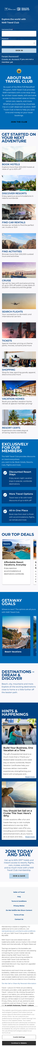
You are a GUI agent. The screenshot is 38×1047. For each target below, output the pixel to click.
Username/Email (7, 29)
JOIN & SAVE (19, 876)
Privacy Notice (19, 906)
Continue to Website (19, 1043)
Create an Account (10, 59)
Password (5, 39)
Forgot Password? (10, 56)
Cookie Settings (19, 1037)
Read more (30, 777)
